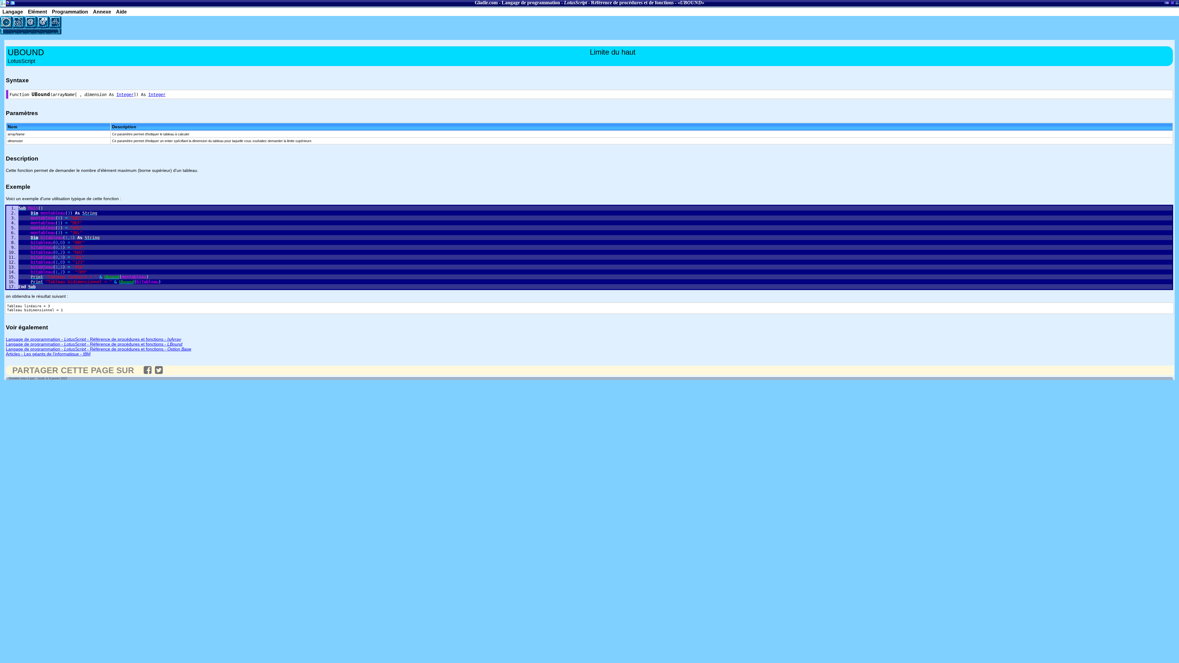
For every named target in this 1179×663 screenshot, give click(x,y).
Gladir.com (486, 2)
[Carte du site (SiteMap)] (55, 22)
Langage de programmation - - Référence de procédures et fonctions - (93, 339)
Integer (125, 94)
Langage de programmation (531, 2)
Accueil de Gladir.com (3, 2)
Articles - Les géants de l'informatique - (48, 353)
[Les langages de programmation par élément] (6, 22)
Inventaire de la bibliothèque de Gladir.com (1171, 2)
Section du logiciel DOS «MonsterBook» (1166, 4)
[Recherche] (18, 22)
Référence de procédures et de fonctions (632, 2)
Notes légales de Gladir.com (7, 4)
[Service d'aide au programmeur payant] (43, 22)
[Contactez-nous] (31, 22)
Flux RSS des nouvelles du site (11, 4)
